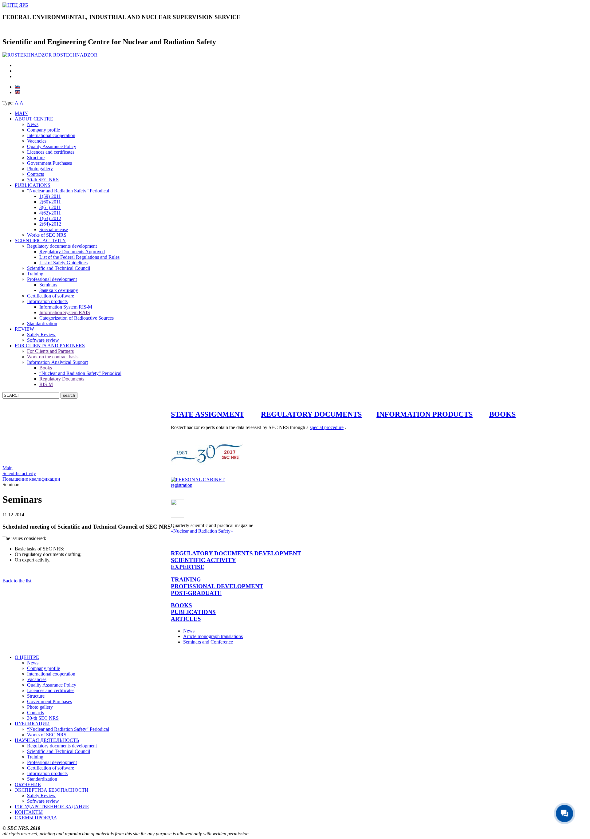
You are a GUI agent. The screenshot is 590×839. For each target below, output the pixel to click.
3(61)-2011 (50, 207)
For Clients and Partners (50, 351)
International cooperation (51, 135)
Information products (47, 301)
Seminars (48, 284)
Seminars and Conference (208, 641)
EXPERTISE (187, 567)
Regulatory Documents (61, 378)
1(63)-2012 (50, 218)
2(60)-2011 (50, 201)
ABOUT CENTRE (34, 118)
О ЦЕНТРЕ (27, 657)
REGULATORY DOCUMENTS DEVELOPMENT (236, 553)
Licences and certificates (50, 152)
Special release (53, 229)
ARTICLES (186, 619)
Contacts (35, 174)
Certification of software (50, 295)
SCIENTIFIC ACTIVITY (40, 240)
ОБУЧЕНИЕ (28, 784)
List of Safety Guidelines (63, 262)
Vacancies (36, 141)
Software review (43, 340)
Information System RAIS (64, 312)
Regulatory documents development (62, 246)
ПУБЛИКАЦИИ (32, 723)
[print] (16, 76)
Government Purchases (49, 163)
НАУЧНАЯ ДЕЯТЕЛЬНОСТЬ (47, 740)
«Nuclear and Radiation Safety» (202, 531)
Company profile (43, 129)
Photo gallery (40, 168)
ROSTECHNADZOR (75, 54)
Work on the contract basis (52, 356)
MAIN (21, 113)
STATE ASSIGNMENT (207, 414)
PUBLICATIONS (32, 185)
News (32, 124)
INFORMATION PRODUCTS (424, 414)
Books (45, 367)
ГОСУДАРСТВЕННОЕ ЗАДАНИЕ (52, 806)
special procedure (327, 427)
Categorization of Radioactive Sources (76, 318)
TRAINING (186, 579)
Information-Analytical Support (57, 362)
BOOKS (502, 414)
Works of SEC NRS (46, 235)
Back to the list (16, 580)
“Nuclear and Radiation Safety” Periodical (68, 190)
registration (181, 485)
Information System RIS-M (65, 306)
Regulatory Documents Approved (72, 251)
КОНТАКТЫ (29, 812)
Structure (36, 157)
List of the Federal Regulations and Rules (79, 257)
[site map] (17, 65)
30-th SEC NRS (43, 179)
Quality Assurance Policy (51, 146)
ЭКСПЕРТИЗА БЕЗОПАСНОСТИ (51, 790)
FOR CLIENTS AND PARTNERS (50, 345)
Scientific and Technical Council (58, 268)
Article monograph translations (213, 636)
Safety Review (41, 334)
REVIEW (24, 329)
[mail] (17, 70)
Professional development (52, 279)
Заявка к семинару (58, 290)
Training (35, 273)
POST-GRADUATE (196, 593)
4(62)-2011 (50, 212)
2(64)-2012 (50, 223)
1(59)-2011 (50, 196)
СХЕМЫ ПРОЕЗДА (36, 817)
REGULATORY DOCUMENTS (311, 414)
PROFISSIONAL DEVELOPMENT (217, 586)
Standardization (42, 323)
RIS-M (46, 384)
